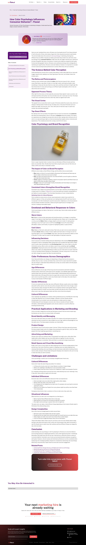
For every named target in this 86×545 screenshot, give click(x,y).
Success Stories (51, 2)
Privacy (53, 542)
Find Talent (31, 542)
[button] (32, 2)
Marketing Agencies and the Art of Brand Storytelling (47, 449)
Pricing (45, 2)
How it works (36, 542)
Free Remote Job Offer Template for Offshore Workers (47, 451)
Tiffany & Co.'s (49, 191)
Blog (11, 9)
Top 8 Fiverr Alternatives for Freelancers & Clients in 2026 (48, 452)
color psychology (55, 56)
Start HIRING (74, 2)
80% (37, 165)
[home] (12, 2)
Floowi (70, 537)
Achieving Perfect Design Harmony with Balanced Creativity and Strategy (52, 447)
